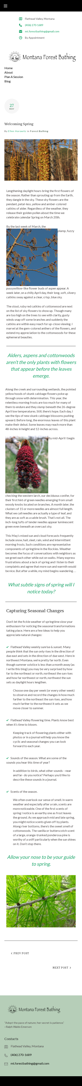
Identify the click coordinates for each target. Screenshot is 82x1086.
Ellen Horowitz (17, 131)
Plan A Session (13, 77)
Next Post (60, 967)
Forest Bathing (39, 131)
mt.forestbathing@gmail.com (42, 31)
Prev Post (21, 953)
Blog (7, 81)
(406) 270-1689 (34, 25)
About (8, 72)
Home (8, 68)
